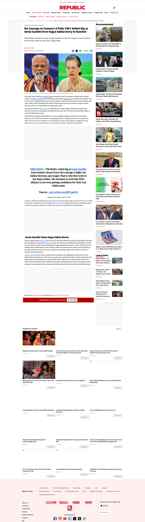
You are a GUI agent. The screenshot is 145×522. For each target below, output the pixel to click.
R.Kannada (81, 2)
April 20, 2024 (66, 197)
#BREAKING (37, 169)
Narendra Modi (47, 96)
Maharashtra (68, 99)
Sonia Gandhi (38, 99)
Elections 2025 (73, 17)
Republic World (63, 2)
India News (99, 48)
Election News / (30, 20)
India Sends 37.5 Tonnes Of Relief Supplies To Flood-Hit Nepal (107, 70)
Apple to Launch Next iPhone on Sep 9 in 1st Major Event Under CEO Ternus (109, 248)
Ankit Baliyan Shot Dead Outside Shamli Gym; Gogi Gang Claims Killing (108, 145)
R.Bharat (70, 2)
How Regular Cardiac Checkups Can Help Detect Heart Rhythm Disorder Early (108, 196)
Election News (28, 51)
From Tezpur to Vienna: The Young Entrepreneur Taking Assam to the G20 (109, 223)
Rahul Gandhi (50, 17)
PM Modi (41, 17)
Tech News (99, 251)
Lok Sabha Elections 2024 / (42, 20)
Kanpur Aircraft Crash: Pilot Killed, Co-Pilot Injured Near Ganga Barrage (108, 45)
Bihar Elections (61, 17)
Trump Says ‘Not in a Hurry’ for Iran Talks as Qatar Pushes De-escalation (108, 170)
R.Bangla (76, 2)
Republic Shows (100, 299)
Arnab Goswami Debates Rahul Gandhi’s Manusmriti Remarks (103, 295)
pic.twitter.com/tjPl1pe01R (64, 192)
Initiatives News (100, 201)
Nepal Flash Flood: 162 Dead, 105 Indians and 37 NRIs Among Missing (108, 120)
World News (99, 99)
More (115, 13)
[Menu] (113, 7)
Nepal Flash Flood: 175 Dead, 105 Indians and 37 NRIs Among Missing (103, 273)
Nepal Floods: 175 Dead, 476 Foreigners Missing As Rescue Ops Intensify (109, 95)
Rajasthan (49, 243)
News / (24, 20)
